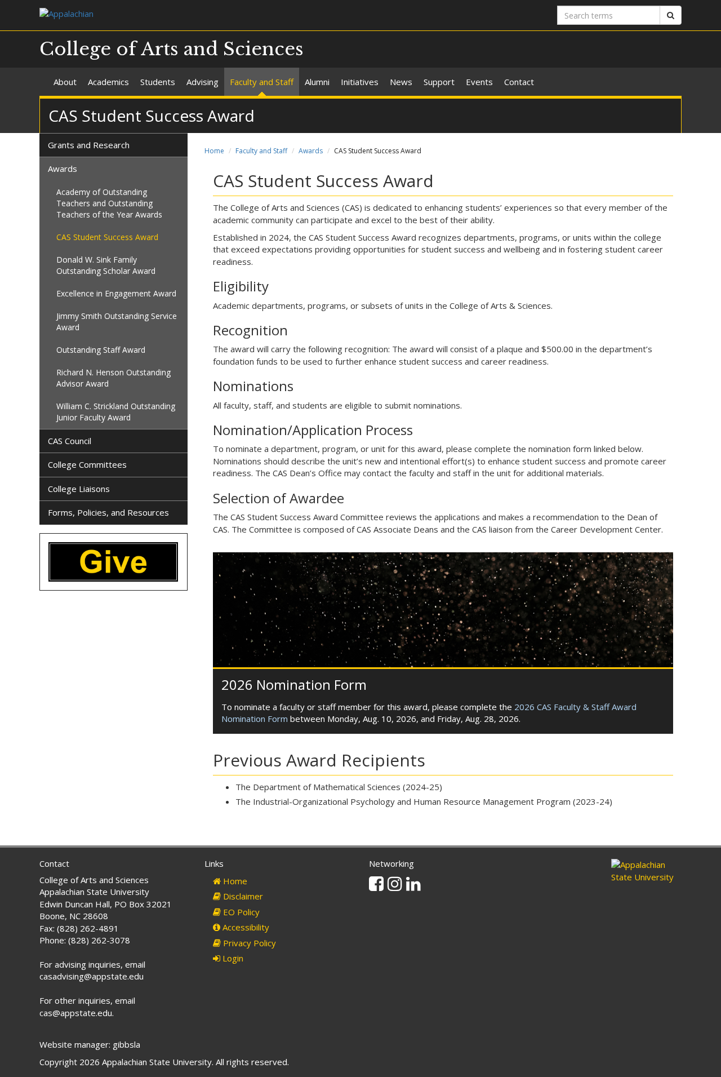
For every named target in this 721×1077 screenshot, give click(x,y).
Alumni (317, 81)
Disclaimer (242, 896)
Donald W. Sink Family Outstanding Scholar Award (105, 265)
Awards (311, 151)
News (401, 81)
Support (439, 81)
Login (231, 958)
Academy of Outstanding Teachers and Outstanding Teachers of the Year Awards (109, 203)
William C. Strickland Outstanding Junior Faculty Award (115, 412)
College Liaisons (79, 488)
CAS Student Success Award (107, 237)
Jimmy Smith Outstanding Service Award (116, 322)
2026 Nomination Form (294, 684)
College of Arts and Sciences (171, 49)
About (65, 81)
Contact (519, 81)
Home (214, 151)
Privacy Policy (248, 943)
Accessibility (244, 927)
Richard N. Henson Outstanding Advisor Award (113, 378)
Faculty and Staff (261, 81)
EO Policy (240, 912)
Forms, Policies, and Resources (108, 512)
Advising (202, 81)
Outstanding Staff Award (100, 349)
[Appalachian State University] (195, 15)
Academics (108, 81)
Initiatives (360, 81)
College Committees (87, 464)
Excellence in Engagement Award (116, 293)
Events (479, 81)
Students (157, 81)
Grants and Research (89, 144)
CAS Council (69, 440)
